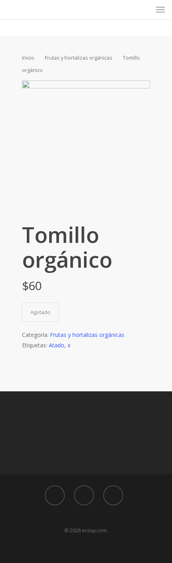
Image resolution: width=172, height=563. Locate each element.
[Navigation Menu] (160, 10)
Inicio (28, 57)
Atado (56, 345)
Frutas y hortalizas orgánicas (78, 57)
